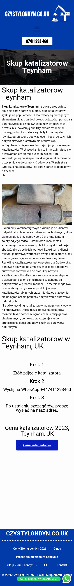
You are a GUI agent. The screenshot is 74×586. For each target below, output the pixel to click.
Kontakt (62, 565)
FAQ (47, 565)
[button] (37, 29)
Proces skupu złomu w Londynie (37, 557)
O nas (57, 548)
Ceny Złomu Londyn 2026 (29, 548)
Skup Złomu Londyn (20, 565)
